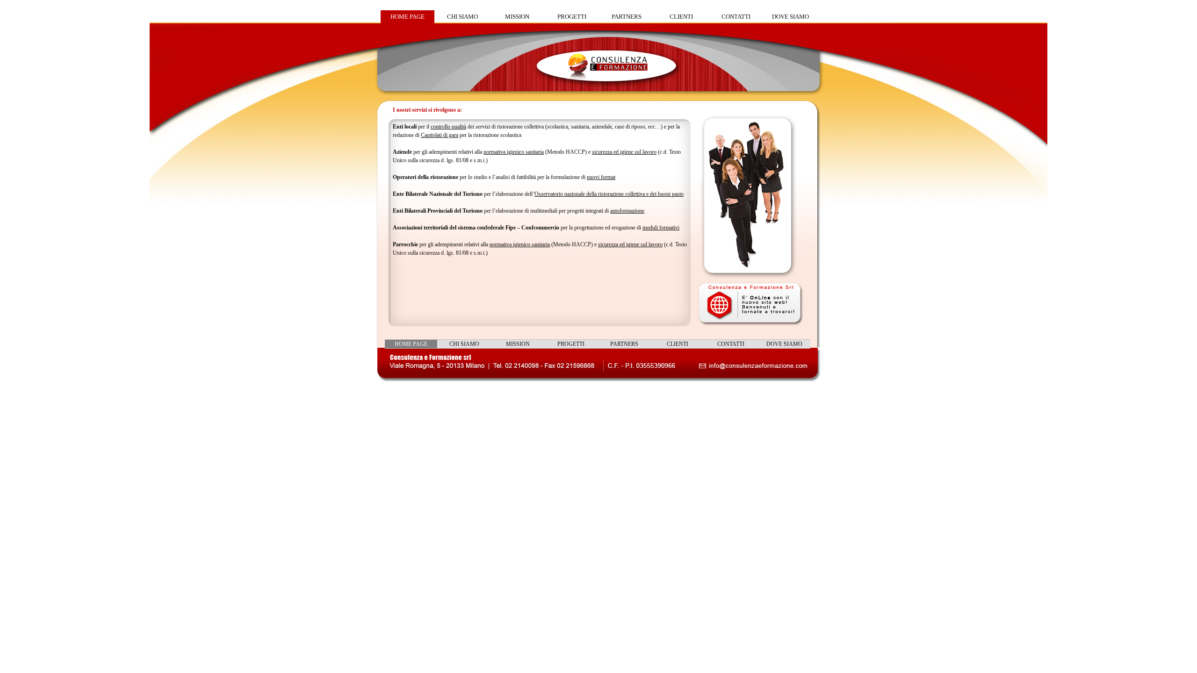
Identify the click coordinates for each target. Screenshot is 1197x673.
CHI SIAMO (462, 16)
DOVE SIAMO (790, 16)
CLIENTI (681, 16)
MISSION (517, 16)
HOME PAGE (407, 16)
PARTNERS (627, 16)
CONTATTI (735, 16)
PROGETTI (571, 16)
